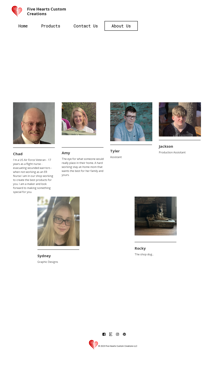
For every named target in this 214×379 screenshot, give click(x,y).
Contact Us (86, 26)
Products (50, 26)
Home (23, 26)
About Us (121, 26)
